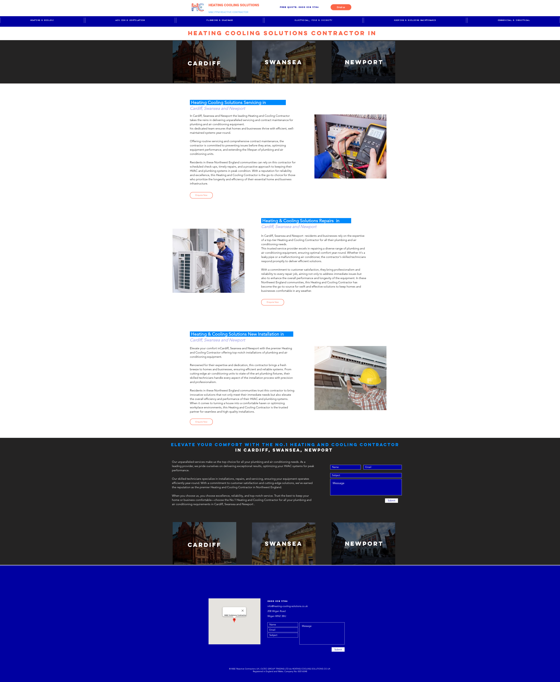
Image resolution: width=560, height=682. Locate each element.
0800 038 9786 (309, 7)
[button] (42, 20)
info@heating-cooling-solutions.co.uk (287, 606)
